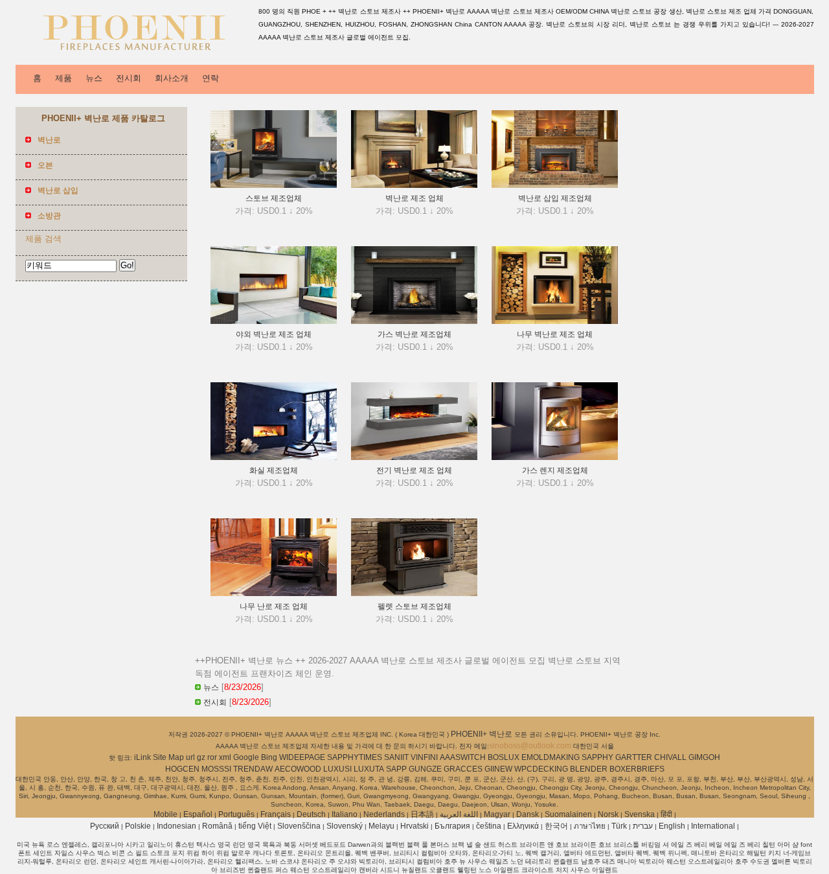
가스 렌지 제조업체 (555, 470)
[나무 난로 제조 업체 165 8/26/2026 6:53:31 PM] (273, 593)
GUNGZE (425, 769)
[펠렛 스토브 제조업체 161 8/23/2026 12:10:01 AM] (414, 593)
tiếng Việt (254, 826)
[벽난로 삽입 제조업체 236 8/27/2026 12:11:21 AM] (555, 185)
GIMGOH (704, 757)
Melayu (381, 826)
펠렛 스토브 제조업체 (414, 606)
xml (225, 757)
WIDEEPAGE (302, 757)
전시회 (128, 78)
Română (217, 826)
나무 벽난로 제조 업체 (555, 334)
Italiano (345, 814)
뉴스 (93, 78)
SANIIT (396, 757)
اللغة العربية (459, 814)
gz (201, 757)
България (452, 826)
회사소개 (171, 78)
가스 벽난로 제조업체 (414, 334)
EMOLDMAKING (550, 757)
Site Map (168, 757)
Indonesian (176, 826)
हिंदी (666, 814)
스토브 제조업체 (273, 198)
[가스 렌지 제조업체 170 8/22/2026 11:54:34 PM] (555, 457)
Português (236, 814)
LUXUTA (369, 769)
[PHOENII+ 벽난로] (135, 55)
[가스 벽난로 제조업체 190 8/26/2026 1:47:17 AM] (414, 321)
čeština (488, 826)
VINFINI (424, 757)
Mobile (165, 814)
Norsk (608, 814)
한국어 (556, 826)
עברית (643, 826)
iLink (142, 757)
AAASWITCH (463, 757)
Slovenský (344, 826)
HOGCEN (182, 769)
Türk (619, 826)
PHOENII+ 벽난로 (482, 734)
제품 (63, 78)
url (190, 757)
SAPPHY (597, 757)
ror (212, 757)
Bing (269, 757)
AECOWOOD (298, 769)
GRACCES (463, 769)
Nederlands (384, 814)
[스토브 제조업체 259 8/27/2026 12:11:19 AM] (273, 185)
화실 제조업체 (273, 470)
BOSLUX (503, 757)
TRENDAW (253, 769)
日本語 (422, 814)
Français (275, 814)
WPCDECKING (541, 769)
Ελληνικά (523, 826)
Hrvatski (414, 826)
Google (246, 757)
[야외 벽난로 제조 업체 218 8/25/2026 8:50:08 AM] (273, 321)
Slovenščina (299, 826)
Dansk (527, 814)
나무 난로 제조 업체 (274, 606)
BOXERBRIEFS (636, 769)
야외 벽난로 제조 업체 (274, 334)
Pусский (104, 826)
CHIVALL (670, 757)
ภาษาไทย (590, 826)
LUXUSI (337, 769)
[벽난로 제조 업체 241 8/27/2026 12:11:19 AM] (414, 185)
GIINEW (498, 769)
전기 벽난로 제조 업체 (414, 470)
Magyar (497, 814)
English (672, 826)
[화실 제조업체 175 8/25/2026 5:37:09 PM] (273, 457)
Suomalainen (568, 814)
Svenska (639, 814)
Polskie (138, 826)
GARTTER (633, 757)
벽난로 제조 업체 (414, 198)
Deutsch (311, 814)
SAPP (396, 769)
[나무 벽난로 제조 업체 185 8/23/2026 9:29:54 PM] (555, 321)
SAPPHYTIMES (354, 757)
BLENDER (589, 769)
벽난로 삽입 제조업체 (555, 198)
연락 (210, 78)
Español (197, 814)
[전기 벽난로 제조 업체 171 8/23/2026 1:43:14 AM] (414, 457)
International (713, 826)
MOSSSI (216, 769)
